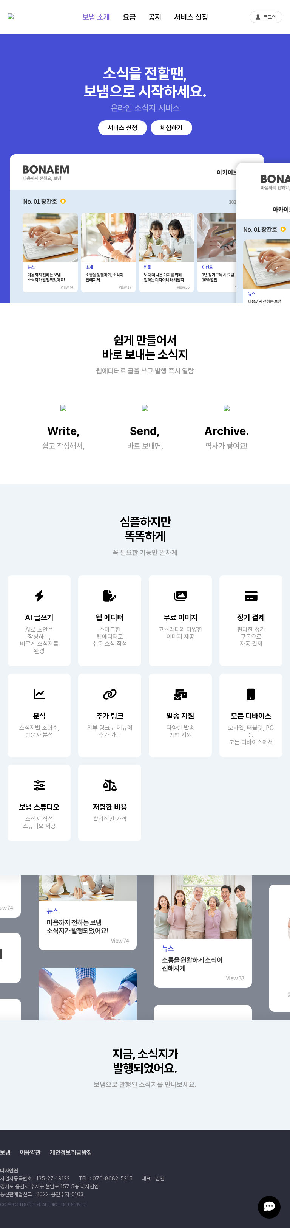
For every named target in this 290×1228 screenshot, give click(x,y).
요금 (129, 17)
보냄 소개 (96, 17)
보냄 (5, 1152)
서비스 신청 (191, 17)
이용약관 (30, 1152)
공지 (154, 17)
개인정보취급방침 (71, 1152)
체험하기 (171, 128)
